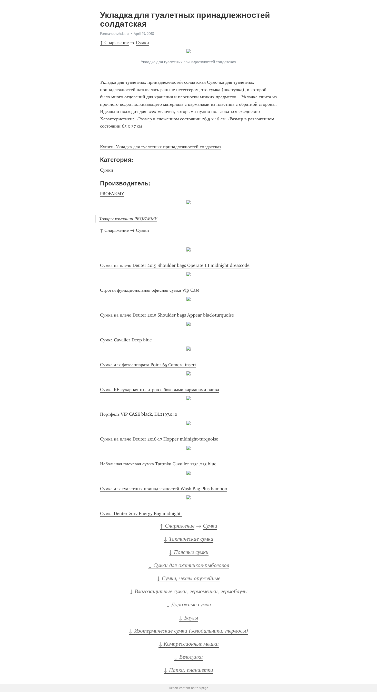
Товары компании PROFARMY (128, 219)
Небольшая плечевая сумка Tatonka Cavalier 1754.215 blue (158, 464)
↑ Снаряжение (114, 42)
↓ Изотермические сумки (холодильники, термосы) (188, 630)
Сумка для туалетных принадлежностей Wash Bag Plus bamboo (163, 488)
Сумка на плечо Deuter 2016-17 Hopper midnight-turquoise (160, 439)
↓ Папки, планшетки (188, 670)
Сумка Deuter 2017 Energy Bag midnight (141, 513)
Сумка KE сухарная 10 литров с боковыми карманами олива (159, 389)
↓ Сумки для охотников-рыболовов (188, 565)
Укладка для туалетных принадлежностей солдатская (153, 82)
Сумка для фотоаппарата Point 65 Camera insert (148, 365)
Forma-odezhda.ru (114, 33)
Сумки (142, 42)
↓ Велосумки (188, 657)
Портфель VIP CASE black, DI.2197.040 (138, 414)
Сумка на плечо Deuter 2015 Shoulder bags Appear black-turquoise (167, 315)
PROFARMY (112, 193)
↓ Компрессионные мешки (188, 644)
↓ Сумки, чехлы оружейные (188, 578)
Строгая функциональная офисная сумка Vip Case (150, 290)
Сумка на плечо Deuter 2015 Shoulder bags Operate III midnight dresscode (175, 265)
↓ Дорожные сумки (188, 604)
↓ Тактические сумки (188, 539)
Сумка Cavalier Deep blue (126, 340)
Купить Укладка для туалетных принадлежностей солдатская (160, 147)
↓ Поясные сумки (189, 552)
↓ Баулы (188, 617)
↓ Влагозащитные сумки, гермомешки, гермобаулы (188, 591)
